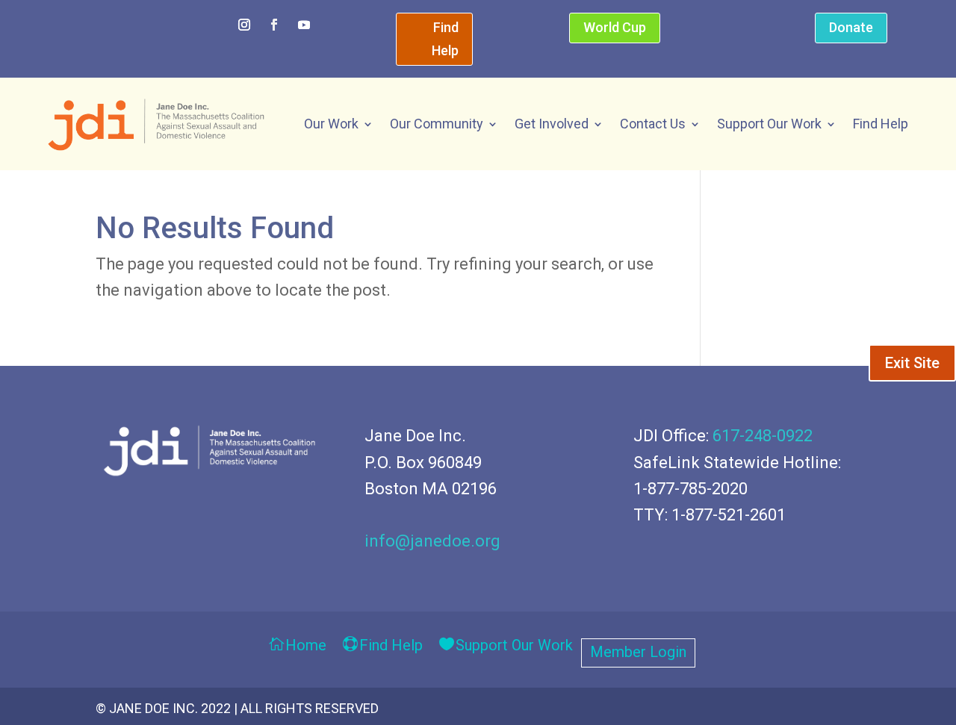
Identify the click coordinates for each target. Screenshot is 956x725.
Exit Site (912, 363)
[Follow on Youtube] (304, 25)
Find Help (445, 38)
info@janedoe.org (432, 541)
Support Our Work (769, 123)
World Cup (614, 27)
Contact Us (653, 123)
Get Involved (552, 123)
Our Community (436, 123)
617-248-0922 (763, 435)
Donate (851, 27)
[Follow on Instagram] (244, 25)
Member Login (638, 654)
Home (305, 646)
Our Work (331, 123)
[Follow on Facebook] (274, 25)
